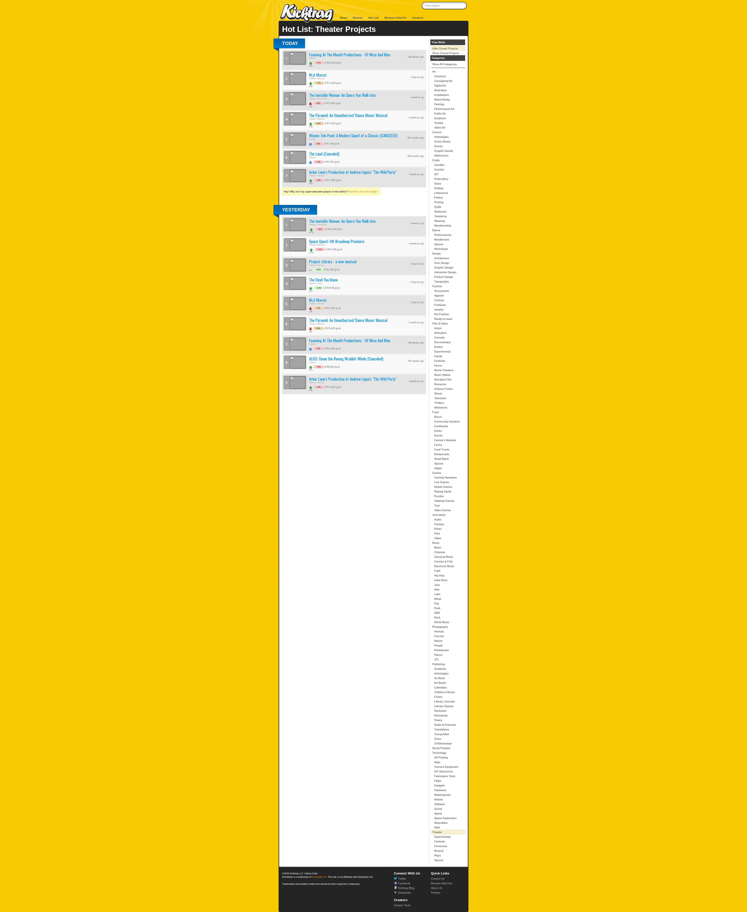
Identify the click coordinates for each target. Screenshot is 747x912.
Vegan (438, 468)
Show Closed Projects (445, 53)
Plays (437, 855)
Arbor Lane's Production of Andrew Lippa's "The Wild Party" (352, 172)
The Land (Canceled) (324, 154)
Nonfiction (440, 710)
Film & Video (440, 323)
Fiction (438, 696)
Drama (438, 346)
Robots (438, 799)
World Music (441, 622)
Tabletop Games (444, 500)
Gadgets (439, 785)
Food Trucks (442, 449)
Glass (437, 183)
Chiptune (439, 552)
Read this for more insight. (363, 191)
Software (439, 804)
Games (436, 472)
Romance (440, 384)
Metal (437, 598)
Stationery (440, 211)
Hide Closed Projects (445, 48)
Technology (439, 752)
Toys (437, 505)
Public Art (440, 113)
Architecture (441, 258)
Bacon (438, 416)
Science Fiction (443, 388)
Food (435, 412)
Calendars (440, 687)
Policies (435, 892)
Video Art (439, 127)
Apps (437, 762)
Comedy (439, 337)
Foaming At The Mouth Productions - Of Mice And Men (349, 55)
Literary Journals (444, 701)
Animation (440, 332)
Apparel (439, 295)
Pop (436, 603)
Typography (441, 281)
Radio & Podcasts (445, 724)
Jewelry (439, 309)
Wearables (440, 822)
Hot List (373, 17)
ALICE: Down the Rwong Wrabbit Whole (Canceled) (346, 359)
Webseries (440, 407)
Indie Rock (440, 580)
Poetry (438, 720)
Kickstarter (404, 892)
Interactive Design (445, 272)
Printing (439, 202)
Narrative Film (443, 379)
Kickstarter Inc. (319, 877)
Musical (439, 850)
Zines (437, 738)
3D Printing (441, 757)
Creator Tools (402, 905)
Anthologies (441, 136)
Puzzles (439, 496)
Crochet (439, 169)
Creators (417, 17)
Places (438, 654)
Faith (437, 570)
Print (437, 533)
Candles (439, 164)
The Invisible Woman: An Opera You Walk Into (342, 95)
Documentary (442, 342)
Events (438, 146)
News (343, 17)
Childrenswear (443, 743)
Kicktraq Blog (406, 887)
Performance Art (444, 108)
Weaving (439, 220)
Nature (438, 640)
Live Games (441, 482)
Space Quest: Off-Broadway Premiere (336, 241)
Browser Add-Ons (441, 883)
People (438, 645)
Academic (440, 668)
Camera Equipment (446, 766)
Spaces (438, 244)
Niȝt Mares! (317, 75)
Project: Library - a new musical (332, 261)
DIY (436, 174)
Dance (436, 230)
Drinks (438, 430)
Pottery (438, 197)
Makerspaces (442, 794)
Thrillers (439, 402)
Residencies (441, 239)
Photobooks (441, 650)
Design (436, 253)
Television (440, 398)
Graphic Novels (443, 150)
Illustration (440, 90)
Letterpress (441, 192)
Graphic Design (443, 267)
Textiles (438, 122)
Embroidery (441, 178)
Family (438, 356)
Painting (439, 104)
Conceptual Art (443, 80)
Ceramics (440, 76)
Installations (441, 94)
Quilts (437, 206)
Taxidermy (440, 216)
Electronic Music (444, 566)
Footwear (440, 304)
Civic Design (441, 262)
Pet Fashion (441, 314)
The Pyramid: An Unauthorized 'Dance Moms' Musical (348, 115)
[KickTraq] (307, 13)
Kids (436, 589)
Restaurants (441, 454)
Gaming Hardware (445, 477)
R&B (437, 612)
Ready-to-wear (443, 318)
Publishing (438, 664)
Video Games (442, 510)
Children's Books (444, 692)
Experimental (442, 351)
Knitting (438, 188)
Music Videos (442, 374)
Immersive (440, 846)
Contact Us (438, 878)
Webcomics (441, 155)
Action (438, 328)
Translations (441, 729)
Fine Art (439, 636)
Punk (437, 608)
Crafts (436, 160)
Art (434, 71)
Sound (438, 808)
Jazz (437, 584)
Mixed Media (442, 99)
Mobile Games (443, 486)
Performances (443, 234)
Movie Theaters (443, 370)
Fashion (437, 286)
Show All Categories (444, 64)
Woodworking (442, 225)
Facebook (404, 883)
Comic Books (442, 141)
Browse (358, 17)
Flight (437, 780)
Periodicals (441, 715)
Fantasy (439, 524)
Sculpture (440, 118)
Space (438, 813)
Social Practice (441, 748)
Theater (437, 832)
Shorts (438, 393)
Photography (440, 626)
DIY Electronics (443, 771)
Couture (439, 300)
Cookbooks (441, 426)
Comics (436, 132)
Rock (437, 617)
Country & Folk (443, 561)
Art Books (440, 682)
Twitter (402, 878)
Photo (437, 528)
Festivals (439, 360)
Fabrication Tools (444, 776)
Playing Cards (442, 491)
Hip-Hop (439, 575)
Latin (437, 594)
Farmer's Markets (445, 440)
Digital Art (440, 85)
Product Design (443, 276)
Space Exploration (445, 818)
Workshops (441, 248)
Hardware (440, 790)
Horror (438, 365)
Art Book (439, 678)
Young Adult (441, 734)
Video (437, 538)
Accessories (441, 290)
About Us (436, 887)
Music (435, 542)
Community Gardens (447, 421)
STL (436, 659)
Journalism (439, 514)
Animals (439, 631)
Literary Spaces (443, 706)
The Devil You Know (323, 280)
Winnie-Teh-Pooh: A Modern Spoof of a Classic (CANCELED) (353, 135)
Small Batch (441, 458)
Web (437, 827)
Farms (438, 444)
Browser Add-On (395, 17)
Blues (437, 547)
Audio (437, 519)
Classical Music (443, 556)
